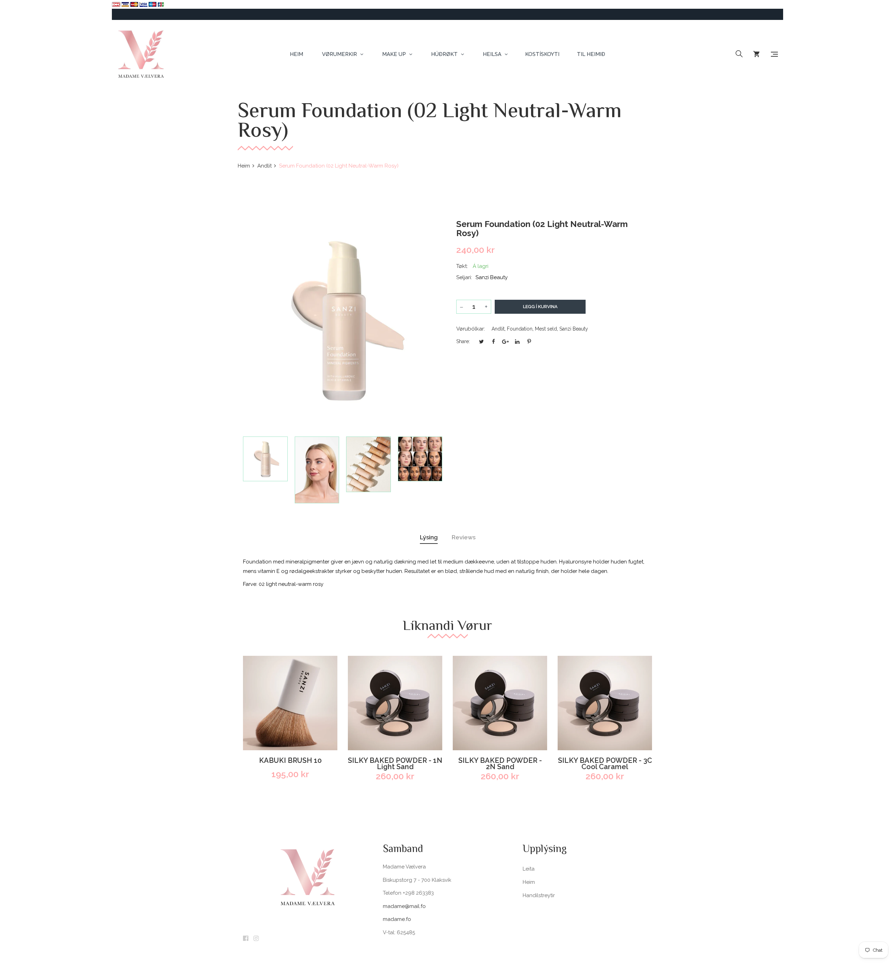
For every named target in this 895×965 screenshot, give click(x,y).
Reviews (463, 537)
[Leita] (739, 54)
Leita (529, 869)
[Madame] (140, 54)
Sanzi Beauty (573, 329)
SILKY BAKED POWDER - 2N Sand (500, 763)
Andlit (498, 329)
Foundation (519, 329)
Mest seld (546, 329)
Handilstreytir (539, 895)
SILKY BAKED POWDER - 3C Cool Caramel (605, 763)
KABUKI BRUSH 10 (290, 761)
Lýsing (429, 537)
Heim (529, 882)
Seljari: (464, 277)
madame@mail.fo (404, 906)
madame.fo (397, 919)
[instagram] (256, 939)
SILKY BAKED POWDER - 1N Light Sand (395, 763)
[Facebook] (245, 939)
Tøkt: (462, 266)
